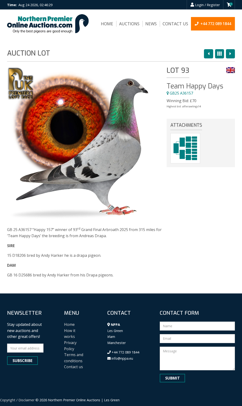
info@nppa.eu (122, 358)
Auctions (129, 23)
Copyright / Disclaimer (17, 400)
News (151, 23)
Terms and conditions (73, 357)
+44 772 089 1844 (125, 352)
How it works (69, 333)
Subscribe (22, 360)
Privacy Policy (70, 345)
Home (107, 23)
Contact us (175, 23)
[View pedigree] (185, 148)
